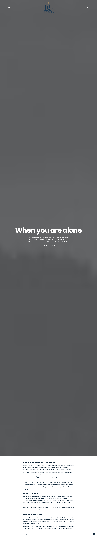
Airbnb (24, 502)
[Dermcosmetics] (48, 8)
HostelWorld (68, 500)
